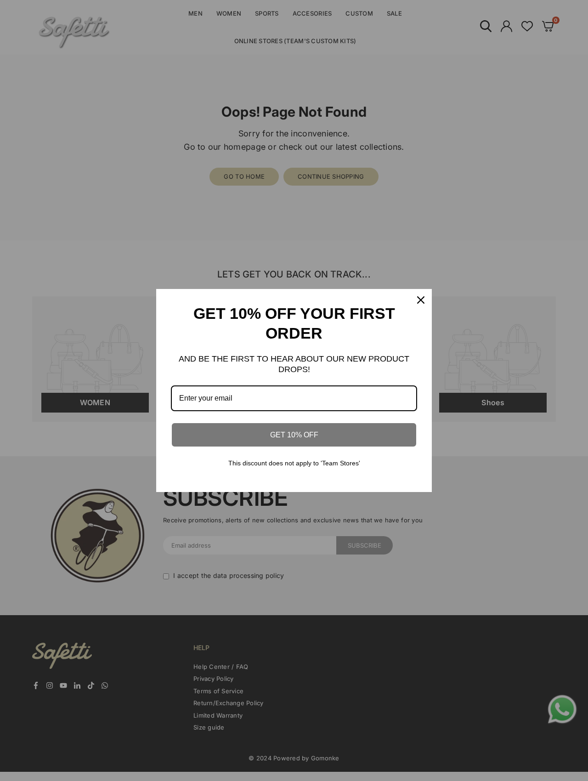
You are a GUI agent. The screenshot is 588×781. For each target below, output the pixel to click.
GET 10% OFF (294, 435)
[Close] (421, 300)
